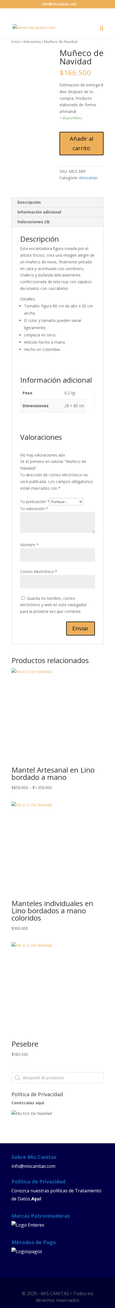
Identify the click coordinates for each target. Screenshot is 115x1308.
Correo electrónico (38, 571)
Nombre (29, 544)
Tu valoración (34, 508)
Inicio (15, 41)
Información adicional (39, 212)
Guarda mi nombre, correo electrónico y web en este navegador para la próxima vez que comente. (53, 605)
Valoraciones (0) (33, 221)
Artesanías (32, 41)
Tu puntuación (34, 501)
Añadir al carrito (81, 143)
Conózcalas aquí (27, 1102)
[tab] (57, 202)
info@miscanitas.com (33, 1166)
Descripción (29, 202)
